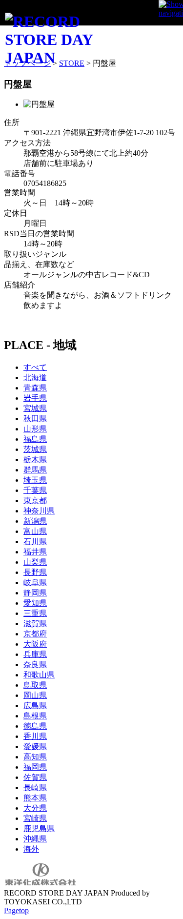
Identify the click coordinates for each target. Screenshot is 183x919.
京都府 (35, 634)
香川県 (35, 736)
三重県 (35, 613)
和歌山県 (39, 675)
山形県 (35, 429)
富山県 (35, 531)
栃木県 (35, 459)
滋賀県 (35, 623)
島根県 (35, 716)
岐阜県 (35, 582)
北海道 (35, 377)
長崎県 (35, 787)
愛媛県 (35, 746)
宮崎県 (35, 818)
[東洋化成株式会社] (40, 884)
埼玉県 (35, 480)
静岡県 (35, 593)
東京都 (35, 500)
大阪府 (35, 644)
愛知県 (35, 603)
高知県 (35, 757)
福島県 (35, 439)
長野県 (35, 572)
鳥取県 (35, 685)
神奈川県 (39, 511)
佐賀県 (35, 777)
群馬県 (35, 470)
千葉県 (35, 490)
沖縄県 (35, 839)
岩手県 (35, 398)
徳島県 (35, 726)
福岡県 (35, 767)
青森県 (35, 388)
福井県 (35, 552)
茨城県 (35, 449)
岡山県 (35, 695)
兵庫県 (35, 654)
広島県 (35, 705)
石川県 (35, 541)
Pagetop (16, 910)
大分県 (35, 808)
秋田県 (35, 418)
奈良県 (35, 664)
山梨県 (35, 562)
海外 (31, 849)
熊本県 (35, 798)
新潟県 (35, 521)
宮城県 (35, 408)
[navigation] (171, 12)
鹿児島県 (39, 828)
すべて (35, 367)
